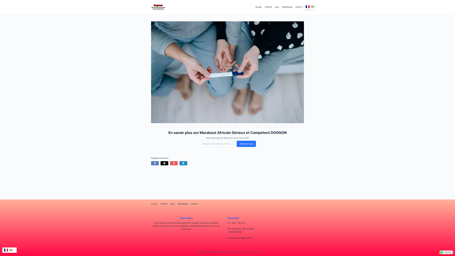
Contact (299, 7)
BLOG (277, 7)
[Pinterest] (174, 163)
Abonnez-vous (246, 144)
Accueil (258, 7)
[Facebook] (155, 163)
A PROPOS (268, 7)
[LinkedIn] (183, 163)
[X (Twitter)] (164, 163)
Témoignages (287, 7)
